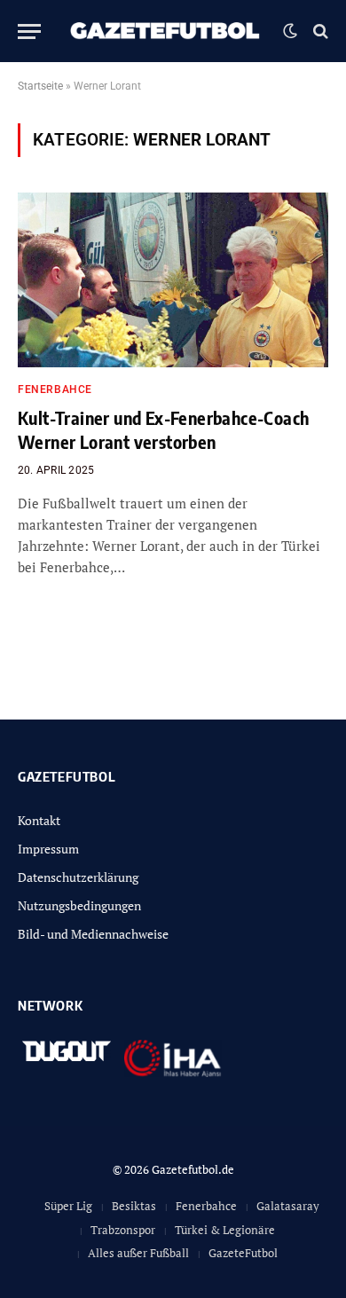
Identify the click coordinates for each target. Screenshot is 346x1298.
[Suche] (319, 31)
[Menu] (29, 31)
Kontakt (39, 820)
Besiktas (134, 1206)
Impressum (48, 848)
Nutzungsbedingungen (79, 905)
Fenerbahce (206, 1206)
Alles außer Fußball (138, 1253)
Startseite (40, 86)
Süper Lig (68, 1206)
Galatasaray (287, 1206)
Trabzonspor (122, 1230)
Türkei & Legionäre (225, 1230)
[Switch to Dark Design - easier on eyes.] (290, 31)
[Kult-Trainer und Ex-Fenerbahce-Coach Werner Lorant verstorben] (173, 280)
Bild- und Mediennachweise (93, 933)
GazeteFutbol (243, 1253)
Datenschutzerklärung (78, 877)
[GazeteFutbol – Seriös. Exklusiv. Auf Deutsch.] (166, 31)
